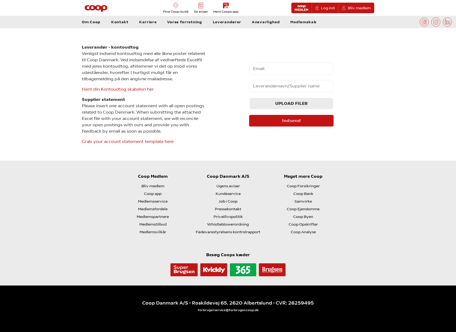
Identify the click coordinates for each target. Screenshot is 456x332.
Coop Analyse (303, 232)
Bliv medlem (359, 8)
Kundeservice (228, 193)
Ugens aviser (228, 186)
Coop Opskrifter (303, 224)
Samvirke (303, 201)
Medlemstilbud (153, 224)
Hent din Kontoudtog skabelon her (118, 89)
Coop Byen (303, 216)
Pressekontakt (228, 209)
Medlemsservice (153, 201)
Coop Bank (303, 193)
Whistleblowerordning (228, 224)
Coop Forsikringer (303, 186)
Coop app (153, 193)
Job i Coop (228, 201)
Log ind (328, 8)
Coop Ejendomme (303, 209)
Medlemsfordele (153, 209)
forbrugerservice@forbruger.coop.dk (228, 310)
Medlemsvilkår (153, 232)
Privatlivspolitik (228, 216)
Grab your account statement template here (128, 141)
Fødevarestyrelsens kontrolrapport (228, 232)
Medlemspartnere (153, 216)
